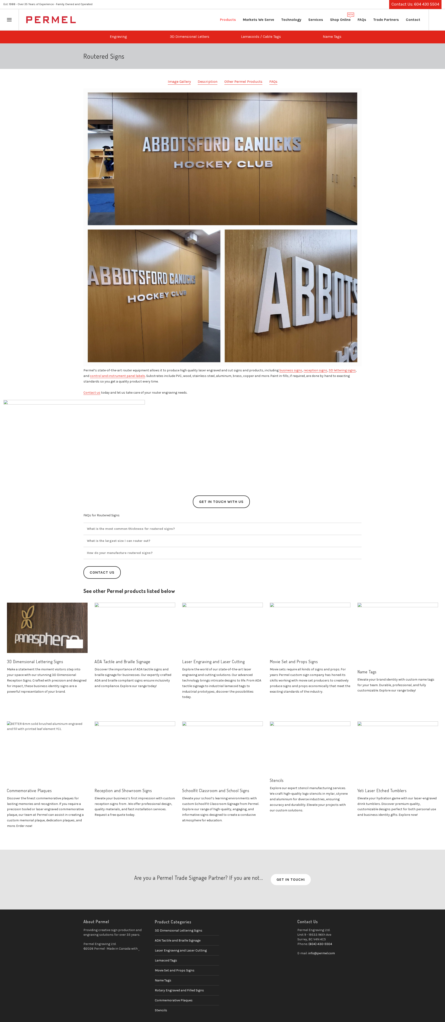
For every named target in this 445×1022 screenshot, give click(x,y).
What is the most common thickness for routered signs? (131, 529)
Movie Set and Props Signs (294, 661)
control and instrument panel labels (117, 376)
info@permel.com (321, 953)
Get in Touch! (291, 879)
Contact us (91, 393)
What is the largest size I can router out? (118, 541)
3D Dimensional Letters (188, 36)
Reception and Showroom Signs (123, 790)
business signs (290, 370)
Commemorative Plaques (29, 790)
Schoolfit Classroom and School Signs (215, 790)
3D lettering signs (342, 370)
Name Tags (330, 36)
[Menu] (9, 20)
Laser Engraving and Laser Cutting (213, 661)
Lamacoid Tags (166, 960)
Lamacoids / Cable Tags (259, 36)
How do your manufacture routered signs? (120, 553)
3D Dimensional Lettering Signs (35, 661)
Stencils (277, 780)
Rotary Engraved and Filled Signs (179, 990)
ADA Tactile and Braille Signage (122, 661)
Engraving (117, 36)
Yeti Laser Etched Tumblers (382, 790)
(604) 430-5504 (320, 944)
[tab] (222, 529)
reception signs (315, 370)
